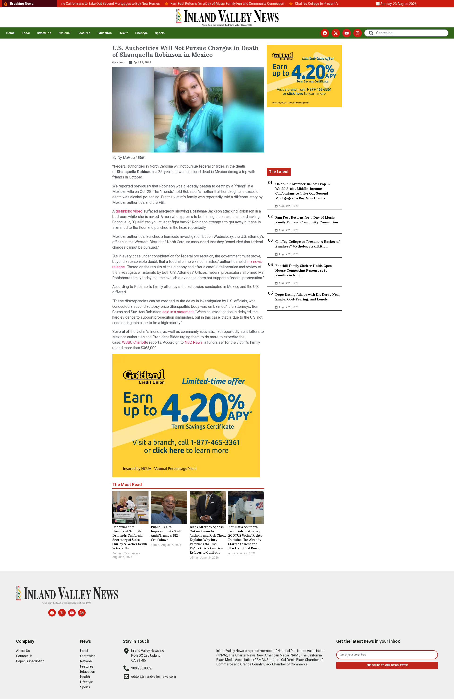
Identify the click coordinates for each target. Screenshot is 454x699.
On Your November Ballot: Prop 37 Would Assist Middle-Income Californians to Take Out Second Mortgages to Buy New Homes (303, 191)
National (64, 33)
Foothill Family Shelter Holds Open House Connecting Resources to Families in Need (303, 270)
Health (123, 33)
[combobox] (406, 33)
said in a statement (178, 312)
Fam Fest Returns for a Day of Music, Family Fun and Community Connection (306, 219)
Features (84, 33)
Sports (160, 33)
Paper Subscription (30, 661)
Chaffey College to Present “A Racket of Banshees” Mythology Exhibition (307, 243)
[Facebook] (325, 33)
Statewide (44, 33)
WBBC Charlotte (134, 342)
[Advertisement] (304, 138)
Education (104, 33)
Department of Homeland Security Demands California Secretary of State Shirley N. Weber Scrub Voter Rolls (129, 537)
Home (10, 33)
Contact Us (24, 656)
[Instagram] (357, 33)
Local (26, 33)
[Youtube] (346, 33)
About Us (23, 651)
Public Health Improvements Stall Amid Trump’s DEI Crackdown (166, 533)
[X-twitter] (336, 33)
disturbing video (128, 211)
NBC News (194, 342)
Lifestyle (141, 33)
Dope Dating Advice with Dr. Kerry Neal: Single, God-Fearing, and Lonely (307, 296)
